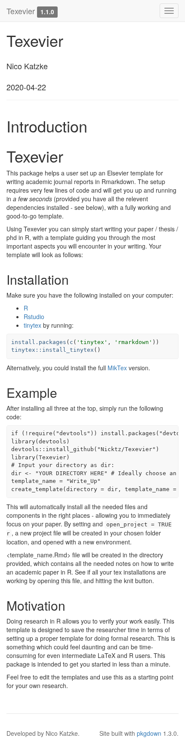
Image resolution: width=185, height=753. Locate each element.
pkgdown (149, 733)
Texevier (20, 10)
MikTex (117, 367)
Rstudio (34, 316)
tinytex (32, 325)
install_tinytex (68, 350)
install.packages (38, 342)
